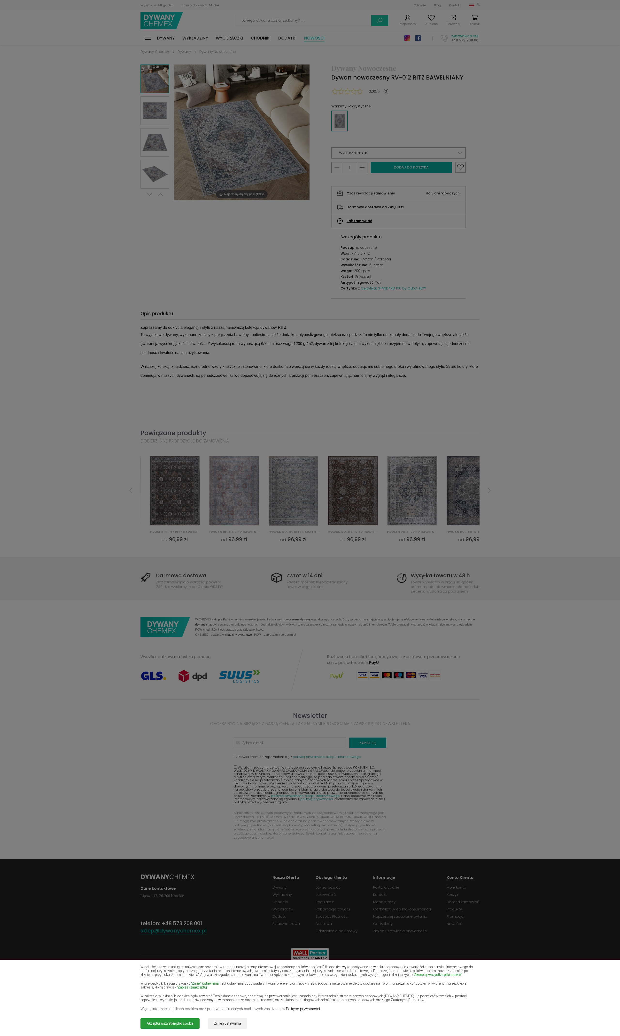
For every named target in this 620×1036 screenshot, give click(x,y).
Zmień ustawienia (227, 1023)
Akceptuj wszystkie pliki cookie (170, 1023)
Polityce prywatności (303, 1009)
